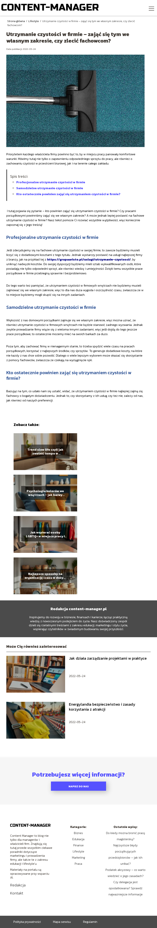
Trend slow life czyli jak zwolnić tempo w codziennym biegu (45, 452)
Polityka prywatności (27, 921)
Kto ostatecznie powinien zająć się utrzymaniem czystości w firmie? (68, 194)
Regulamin (90, 921)
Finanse (78, 845)
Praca (78, 863)
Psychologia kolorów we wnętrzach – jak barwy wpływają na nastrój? (45, 493)
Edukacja (78, 839)
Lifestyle (33, 21)
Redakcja (18, 885)
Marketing (78, 857)
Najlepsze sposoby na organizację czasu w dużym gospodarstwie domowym (45, 576)
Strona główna (16, 21)
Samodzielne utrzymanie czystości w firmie (49, 188)
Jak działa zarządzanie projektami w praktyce (108, 658)
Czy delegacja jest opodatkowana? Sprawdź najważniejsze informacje (126, 888)
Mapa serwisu (62, 921)
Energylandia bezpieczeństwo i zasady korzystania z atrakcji (102, 707)
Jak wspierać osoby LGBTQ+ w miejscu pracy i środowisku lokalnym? (45, 534)
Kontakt (16, 893)
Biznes (78, 833)
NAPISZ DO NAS (79, 786)
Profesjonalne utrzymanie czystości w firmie (50, 182)
